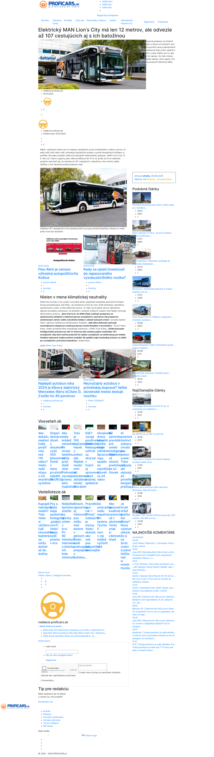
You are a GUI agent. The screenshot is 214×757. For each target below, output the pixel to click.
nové (134, 537)
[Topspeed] (54, 735)
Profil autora (44, 641)
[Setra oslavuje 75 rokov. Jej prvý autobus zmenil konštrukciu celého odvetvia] (141, 225)
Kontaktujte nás (45, 701)
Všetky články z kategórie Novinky (54, 575)
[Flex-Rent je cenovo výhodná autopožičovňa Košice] (64, 249)
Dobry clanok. (139, 546)
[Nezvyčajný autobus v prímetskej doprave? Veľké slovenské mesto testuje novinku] (109, 363)
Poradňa (68, 20)
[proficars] (60, 4)
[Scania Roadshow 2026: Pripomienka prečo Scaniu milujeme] (141, 337)
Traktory (102, 20)
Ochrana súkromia (51, 720)
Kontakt (46, 711)
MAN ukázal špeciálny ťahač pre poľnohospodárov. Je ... (69, 636)
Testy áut (79, 20)
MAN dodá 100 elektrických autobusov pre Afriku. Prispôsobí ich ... (74, 630)
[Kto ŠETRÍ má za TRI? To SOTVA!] (141, 427)
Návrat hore (43, 572)
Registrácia (102, 15)
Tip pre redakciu (51, 723)
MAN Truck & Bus (54, 345)
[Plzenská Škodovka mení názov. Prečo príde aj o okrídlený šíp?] (141, 197)
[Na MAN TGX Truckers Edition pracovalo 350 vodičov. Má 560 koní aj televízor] (141, 508)
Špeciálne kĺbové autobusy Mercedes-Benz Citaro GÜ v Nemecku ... (75, 633)
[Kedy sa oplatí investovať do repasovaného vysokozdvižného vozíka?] (109, 249)
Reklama (47, 714)
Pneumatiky (92, 20)
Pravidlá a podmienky (53, 717)
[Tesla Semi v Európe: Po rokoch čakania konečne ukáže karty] (141, 452)
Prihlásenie (113, 15)
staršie (140, 537)
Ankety (113, 20)
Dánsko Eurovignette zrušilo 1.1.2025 (149, 591)
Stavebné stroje (57, 22)
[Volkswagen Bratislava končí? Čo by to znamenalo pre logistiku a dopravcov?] (141, 399)
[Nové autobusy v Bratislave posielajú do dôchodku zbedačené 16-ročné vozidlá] (141, 253)
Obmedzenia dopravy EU (127, 22)
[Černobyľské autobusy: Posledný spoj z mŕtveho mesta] (141, 365)
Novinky (45, 20)
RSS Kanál (48, 726)
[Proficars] (89, 735)
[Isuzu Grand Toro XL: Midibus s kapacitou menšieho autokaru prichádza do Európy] (141, 309)
